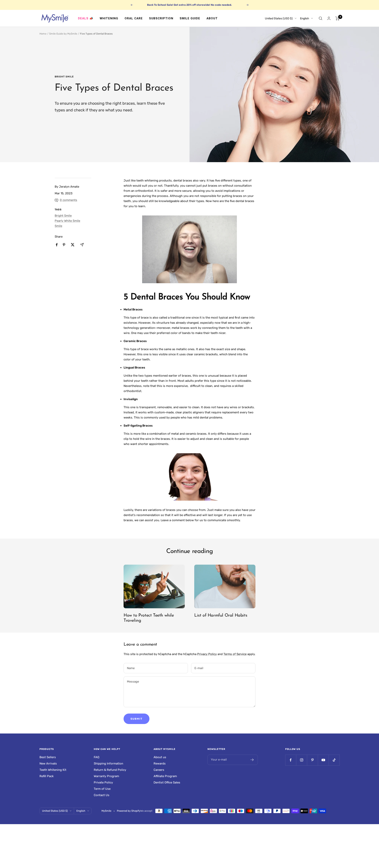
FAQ (96, 757)
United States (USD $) (279, 18)
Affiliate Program (165, 776)
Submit (136, 718)
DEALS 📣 (85, 18)
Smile (58, 226)
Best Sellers (47, 757)
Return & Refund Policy (110, 770)
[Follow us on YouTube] (323, 760)
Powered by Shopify (128, 810)
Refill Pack (46, 776)
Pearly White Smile (67, 221)
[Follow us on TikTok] (334, 760)
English (304, 18)
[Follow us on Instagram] (301, 760)
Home (42, 33)
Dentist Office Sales (167, 782)
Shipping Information (108, 763)
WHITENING (109, 18)
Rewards (160, 763)
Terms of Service (235, 654)
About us (160, 757)
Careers (159, 770)
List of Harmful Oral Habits (220, 615)
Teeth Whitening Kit (52, 770)
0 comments (68, 200)
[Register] (252, 759)
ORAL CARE (134, 18)
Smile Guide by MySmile (63, 33)
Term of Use (102, 789)
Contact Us (101, 795)
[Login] (329, 18)
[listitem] (57, 244)
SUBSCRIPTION (161, 18)
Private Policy (103, 782)
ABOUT (212, 18)
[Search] (320, 18)
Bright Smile (64, 76)
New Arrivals (48, 763)
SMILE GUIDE (190, 18)
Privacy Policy (207, 654)
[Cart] (337, 18)
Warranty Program (106, 776)
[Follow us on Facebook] (290, 760)
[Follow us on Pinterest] (312, 760)
